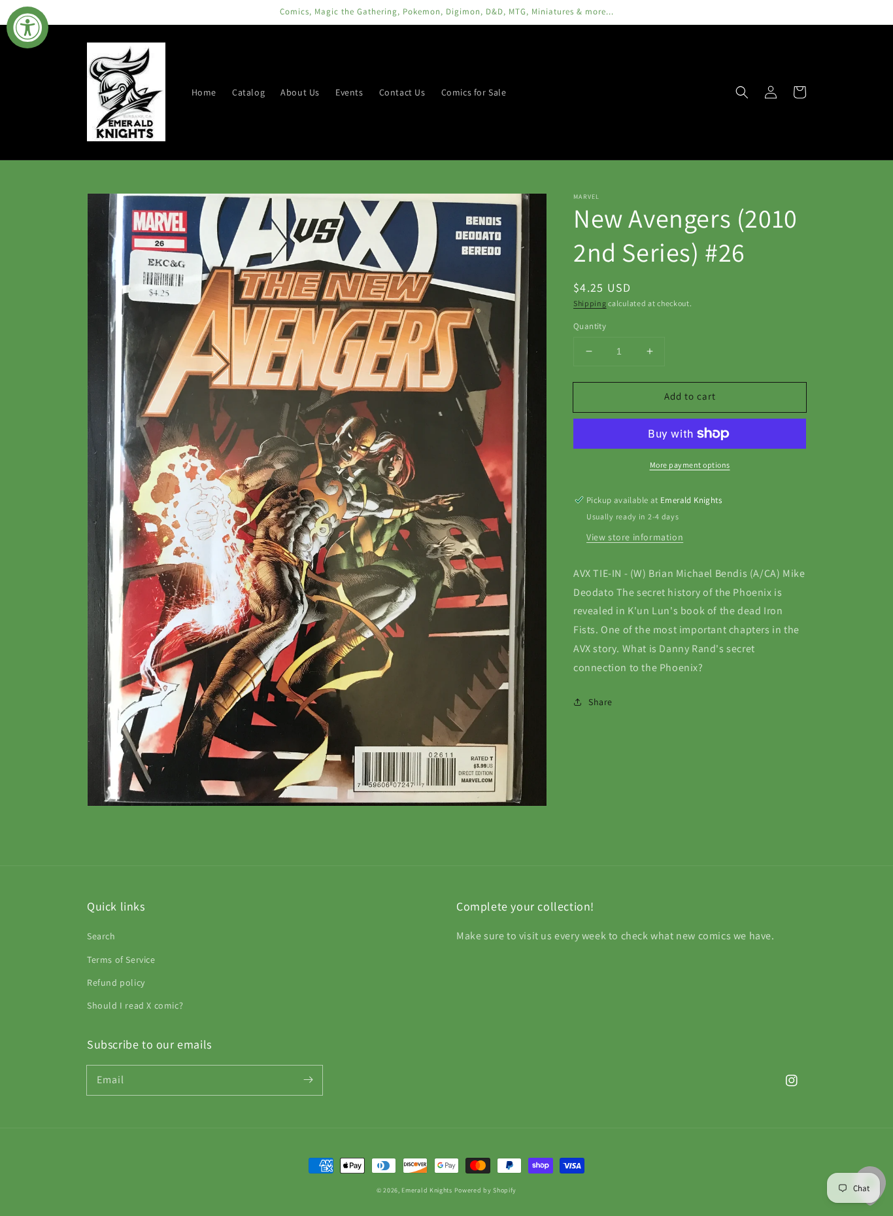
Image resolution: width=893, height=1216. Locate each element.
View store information (634, 537)
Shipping (590, 303)
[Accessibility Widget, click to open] (27, 27)
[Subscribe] (308, 1080)
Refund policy (116, 982)
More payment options (690, 465)
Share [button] (600, 702)
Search (101, 936)
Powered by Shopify (485, 1190)
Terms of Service (121, 959)
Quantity (589, 326)
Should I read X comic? (135, 1005)
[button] (742, 92)
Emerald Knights (426, 1190)
